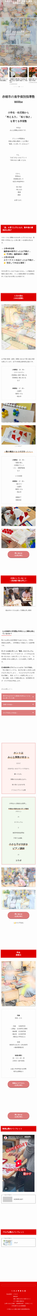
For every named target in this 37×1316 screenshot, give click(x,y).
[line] (18, 1291)
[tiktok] (16, 1291)
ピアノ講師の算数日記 (18, 1301)
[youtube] (20, 1291)
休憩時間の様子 (18, 1199)
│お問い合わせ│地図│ (9, 1303)
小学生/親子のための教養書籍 (18, 1305)
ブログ (16, 1242)
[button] (15, 86)
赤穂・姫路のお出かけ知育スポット (22, 1298)
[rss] (23, 1291)
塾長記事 (15, 1296)
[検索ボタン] (35, 2)
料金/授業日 (9, 1294)
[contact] (25, 1291)
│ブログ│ (15, 1294)
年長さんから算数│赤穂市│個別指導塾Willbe (18, 2)
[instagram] (14, 1291)
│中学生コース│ (29, 1303)
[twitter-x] (12, 1291)
